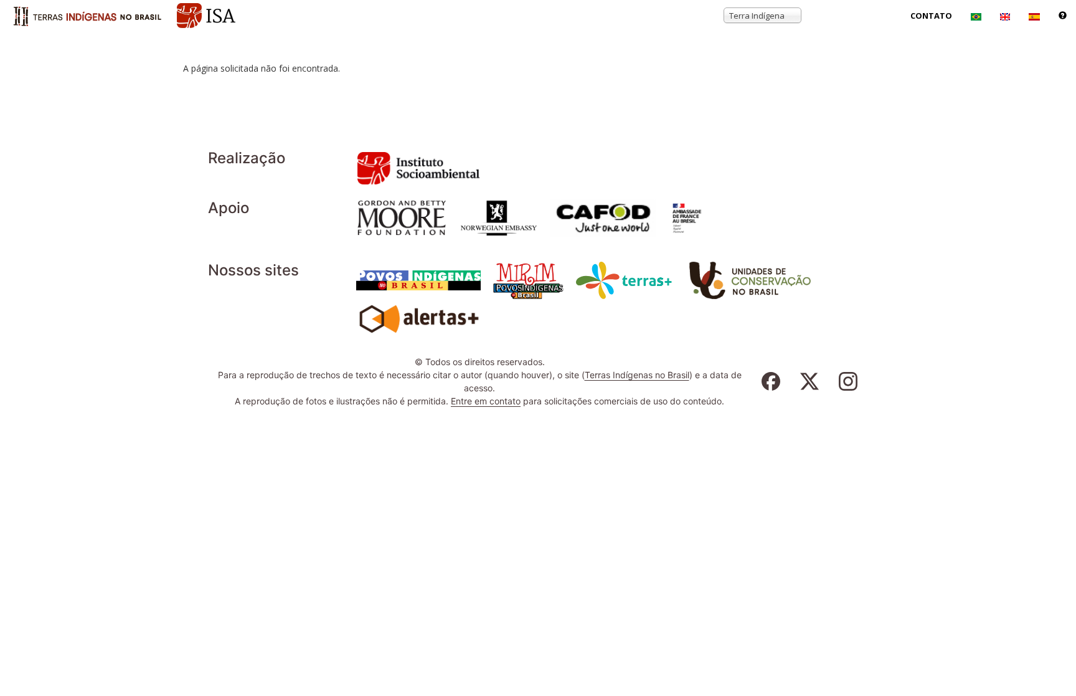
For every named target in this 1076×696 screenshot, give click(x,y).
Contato (931, 15)
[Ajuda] (1062, 15)
